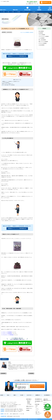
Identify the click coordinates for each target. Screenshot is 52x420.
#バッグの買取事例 (26, 32)
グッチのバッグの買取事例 (6, 332)
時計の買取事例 (41, 31)
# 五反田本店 (31, 32)
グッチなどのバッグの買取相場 (7, 334)
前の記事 (3, 373)
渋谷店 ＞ (8, 395)
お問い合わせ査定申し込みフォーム (47, 400)
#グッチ (22, 32)
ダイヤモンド (38, 414)
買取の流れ (15, 9)
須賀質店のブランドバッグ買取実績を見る (17, 56)
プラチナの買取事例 (42, 34)
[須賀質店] (6, 3)
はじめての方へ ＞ (30, 395)
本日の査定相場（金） (38, 399)
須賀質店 (6, 400)
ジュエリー (37, 409)
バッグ (37, 410)
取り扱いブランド (29, 408)
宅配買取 (28, 403)
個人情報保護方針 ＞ (47, 395)
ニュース (45, 402)
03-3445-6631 (32, 1)
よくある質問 (29, 404)
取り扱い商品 (37, 404)
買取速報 (27, 410)
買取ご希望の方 (28, 399)
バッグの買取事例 (41, 38)
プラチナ (37, 408)
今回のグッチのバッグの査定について (7, 83)
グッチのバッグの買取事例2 (6, 333)
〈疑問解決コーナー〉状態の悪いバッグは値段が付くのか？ (11, 81)
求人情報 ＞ (22, 395)
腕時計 (37, 405)
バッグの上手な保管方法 (5, 82)
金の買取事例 (41, 32)
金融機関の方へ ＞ (38, 395)
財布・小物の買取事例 (42, 39)
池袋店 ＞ (15, 395)
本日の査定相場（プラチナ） (39, 402)
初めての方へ (3, 9)
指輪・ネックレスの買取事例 (43, 41)
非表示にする (18, 79)
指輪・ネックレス (38, 413)
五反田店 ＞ (2, 395)
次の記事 (31, 373)
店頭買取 (28, 401)
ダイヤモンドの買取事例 (42, 43)
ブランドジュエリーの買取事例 (44, 36)
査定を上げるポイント (29, 406)
